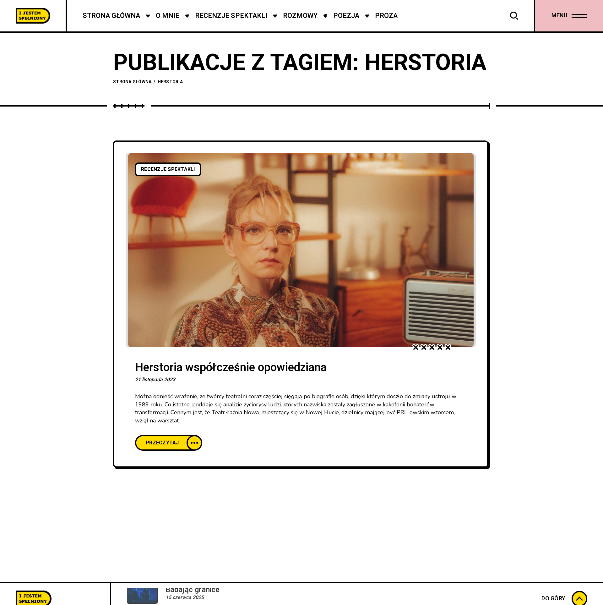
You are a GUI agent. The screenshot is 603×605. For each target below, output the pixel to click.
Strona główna (132, 82)
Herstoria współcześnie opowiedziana (231, 367)
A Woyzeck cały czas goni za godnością (233, 595)
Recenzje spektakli (168, 169)
